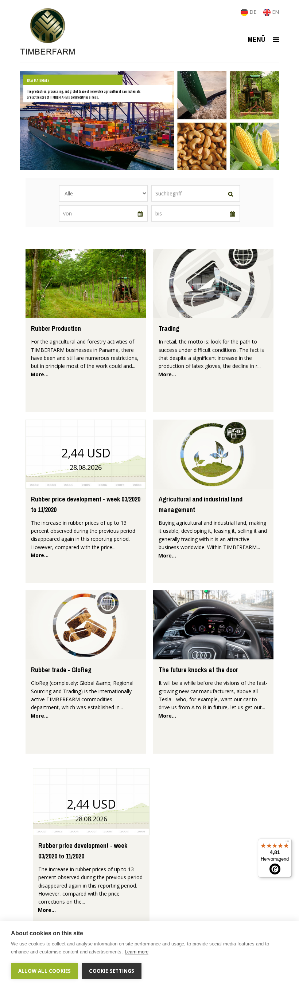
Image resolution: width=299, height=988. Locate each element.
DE (253, 11)
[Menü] (287, 842)
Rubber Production (56, 328)
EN (275, 11)
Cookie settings (111, 971)
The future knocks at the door (198, 669)
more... (39, 374)
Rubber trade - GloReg (61, 669)
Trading (169, 328)
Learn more (136, 952)
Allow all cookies (44, 971)
